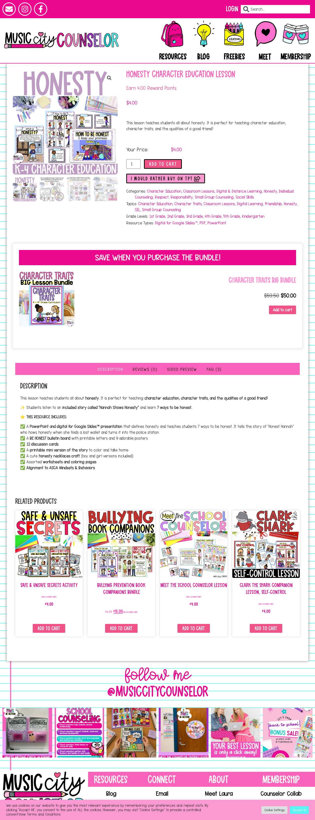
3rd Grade (194, 216)
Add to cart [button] (282, 309)
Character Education (164, 191)
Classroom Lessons (198, 191)
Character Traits (188, 203)
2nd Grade (175, 216)
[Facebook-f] (40, 9)
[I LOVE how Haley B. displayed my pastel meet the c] (183, 733)
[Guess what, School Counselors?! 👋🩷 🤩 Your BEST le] (236, 733)
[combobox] (275, 9)
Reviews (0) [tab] (145, 369)
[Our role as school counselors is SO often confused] (79, 733)
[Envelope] (9, 9)
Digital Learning (250, 203)
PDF (202, 222)
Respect (162, 197)
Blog (203, 57)
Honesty (270, 191)
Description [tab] (110, 369)
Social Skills (245, 197)
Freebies (234, 57)
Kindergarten (253, 216)
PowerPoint (216, 222)
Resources (173, 57)
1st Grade (157, 216)
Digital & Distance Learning (239, 191)
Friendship (273, 203)
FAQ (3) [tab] (213, 369)
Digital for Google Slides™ (176, 222)
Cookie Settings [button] (274, 810)
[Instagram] (25, 9)
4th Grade (213, 216)
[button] (109, 78)
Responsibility (182, 197)
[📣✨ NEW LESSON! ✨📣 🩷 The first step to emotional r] (131, 733)
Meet (265, 57)
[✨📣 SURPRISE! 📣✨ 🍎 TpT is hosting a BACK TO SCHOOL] (288, 733)
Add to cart (163, 164)
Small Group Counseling (214, 197)
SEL (137, 209)
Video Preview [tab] (182, 369)
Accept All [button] (299, 810)
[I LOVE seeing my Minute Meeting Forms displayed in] (27, 733)
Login (232, 9)
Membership (296, 57)
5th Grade (231, 216)
